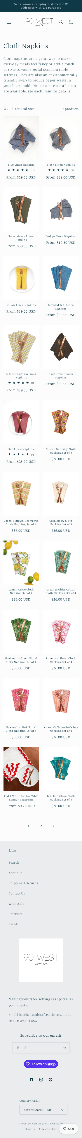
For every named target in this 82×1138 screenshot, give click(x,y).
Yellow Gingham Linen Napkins (21, 375)
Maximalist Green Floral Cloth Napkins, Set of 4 (21, 660)
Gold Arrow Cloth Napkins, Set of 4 (60, 522)
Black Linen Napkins (61, 164)
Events (14, 924)
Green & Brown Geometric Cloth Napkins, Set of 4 (21, 522)
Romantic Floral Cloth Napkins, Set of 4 (61, 660)
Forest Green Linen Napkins (21, 238)
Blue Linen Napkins (21, 164)
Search (14, 862)
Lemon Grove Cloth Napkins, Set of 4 (21, 591)
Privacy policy (47, 1129)
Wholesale (16, 903)
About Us (15, 873)
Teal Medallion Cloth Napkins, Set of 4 (61, 797)
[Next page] (53, 826)
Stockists (15, 914)
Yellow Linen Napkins (21, 305)
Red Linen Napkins (21, 449)
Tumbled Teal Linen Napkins (61, 306)
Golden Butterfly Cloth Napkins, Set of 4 (61, 450)
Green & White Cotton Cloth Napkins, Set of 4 (61, 591)
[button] (9, 22)
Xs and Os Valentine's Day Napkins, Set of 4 (61, 729)
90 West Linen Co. (38, 1123)
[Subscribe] (64, 1047)
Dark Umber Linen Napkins (61, 375)
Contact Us (17, 893)
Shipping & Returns (23, 883)
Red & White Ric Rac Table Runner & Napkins (21, 797)
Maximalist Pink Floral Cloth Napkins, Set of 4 (21, 729)
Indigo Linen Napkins (61, 236)
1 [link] (29, 826)
